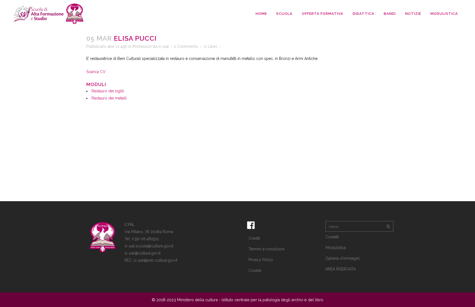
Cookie (254, 270)
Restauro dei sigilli (108, 91)
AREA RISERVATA (340, 269)
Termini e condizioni (266, 249)
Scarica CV (96, 72)
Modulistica (335, 247)
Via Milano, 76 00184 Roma (149, 231)
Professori (141, 46)
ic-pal (163, 46)
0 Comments (186, 46)
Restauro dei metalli (109, 98)
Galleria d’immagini (342, 258)
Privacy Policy (260, 260)
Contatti (332, 237)
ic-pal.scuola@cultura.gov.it (149, 246)
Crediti (254, 238)
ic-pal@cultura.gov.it (143, 253)
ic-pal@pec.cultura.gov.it (155, 260)
